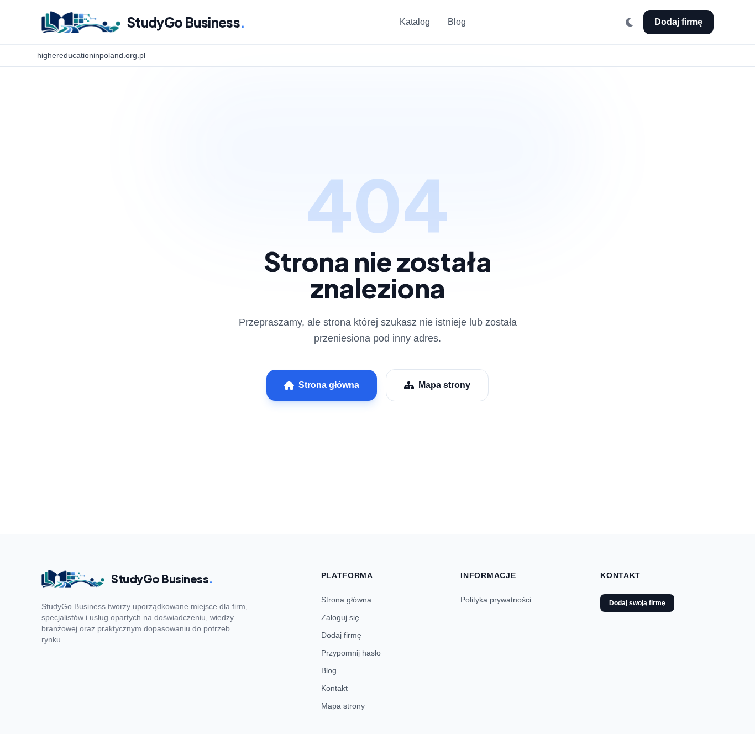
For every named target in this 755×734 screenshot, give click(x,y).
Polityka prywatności (495, 599)
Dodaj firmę (678, 22)
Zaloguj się (340, 617)
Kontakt (334, 688)
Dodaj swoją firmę (637, 603)
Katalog (415, 22)
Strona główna (328, 385)
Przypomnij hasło (351, 652)
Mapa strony (444, 385)
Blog (457, 22)
